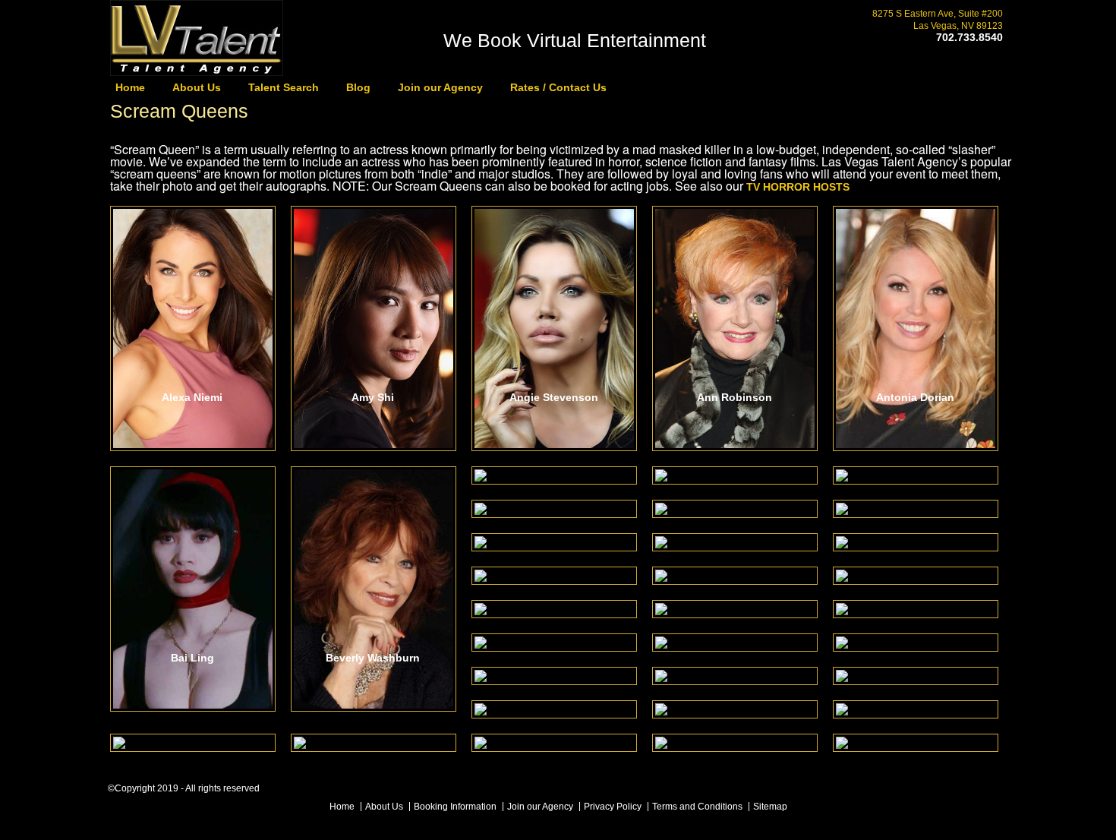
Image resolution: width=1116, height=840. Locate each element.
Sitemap (770, 806)
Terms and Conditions (697, 806)
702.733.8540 (969, 37)
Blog (358, 87)
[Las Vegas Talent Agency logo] (196, 71)
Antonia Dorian (915, 397)
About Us (196, 87)
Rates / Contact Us (558, 87)
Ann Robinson (734, 397)
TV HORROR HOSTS (798, 187)
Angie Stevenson (553, 397)
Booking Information (455, 806)
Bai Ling (192, 658)
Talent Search (283, 87)
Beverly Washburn (373, 658)
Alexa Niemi (192, 397)
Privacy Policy (613, 806)
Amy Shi (373, 397)
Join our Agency (440, 87)
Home (130, 87)
